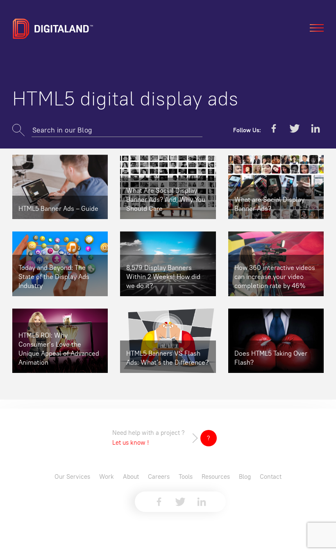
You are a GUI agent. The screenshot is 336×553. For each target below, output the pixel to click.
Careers (159, 476)
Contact (271, 476)
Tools (186, 476)
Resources (216, 476)
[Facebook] (274, 130)
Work (106, 476)
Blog (245, 476)
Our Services (72, 476)
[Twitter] (294, 130)
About (131, 476)
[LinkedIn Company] (315, 130)
